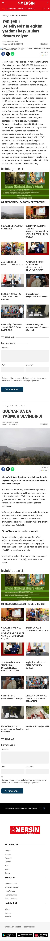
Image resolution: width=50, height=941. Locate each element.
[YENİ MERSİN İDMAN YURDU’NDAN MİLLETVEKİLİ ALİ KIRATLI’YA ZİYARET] (37, 250)
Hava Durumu (10, 891)
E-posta (29, 365)
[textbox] (25, 112)
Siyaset (8, 862)
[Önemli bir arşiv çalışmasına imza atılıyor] (37, 282)
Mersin (7, 851)
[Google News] (44, 55)
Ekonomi (8, 858)
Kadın (7, 869)
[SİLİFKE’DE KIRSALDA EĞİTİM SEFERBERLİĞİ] (25, 185)
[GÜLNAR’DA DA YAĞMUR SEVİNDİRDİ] (12, 214)
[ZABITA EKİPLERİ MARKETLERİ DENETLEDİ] (12, 250)
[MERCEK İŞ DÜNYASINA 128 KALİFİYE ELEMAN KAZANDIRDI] (12, 313)
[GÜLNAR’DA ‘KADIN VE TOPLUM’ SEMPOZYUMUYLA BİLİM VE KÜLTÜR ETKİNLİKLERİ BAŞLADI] (37, 214)
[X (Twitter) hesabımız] (40, 808)
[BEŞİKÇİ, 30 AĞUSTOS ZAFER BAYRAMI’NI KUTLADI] (12, 282)
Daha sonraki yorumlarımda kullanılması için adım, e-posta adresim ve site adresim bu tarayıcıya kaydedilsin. (24, 379)
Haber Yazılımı (29, 927)
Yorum (5, 348)
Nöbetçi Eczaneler (12, 887)
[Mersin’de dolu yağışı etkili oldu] (37, 714)
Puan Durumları (11, 895)
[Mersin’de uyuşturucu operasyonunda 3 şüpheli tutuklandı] (37, 313)
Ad (3, 365)
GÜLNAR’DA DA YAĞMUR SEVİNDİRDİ (20, 9)
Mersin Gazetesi (11, 884)
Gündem (44, 44)
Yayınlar (8, 913)
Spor (6, 866)
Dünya (7, 873)
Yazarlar (8, 917)
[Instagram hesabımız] (44, 808)
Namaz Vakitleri (11, 899)
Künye (7, 909)
